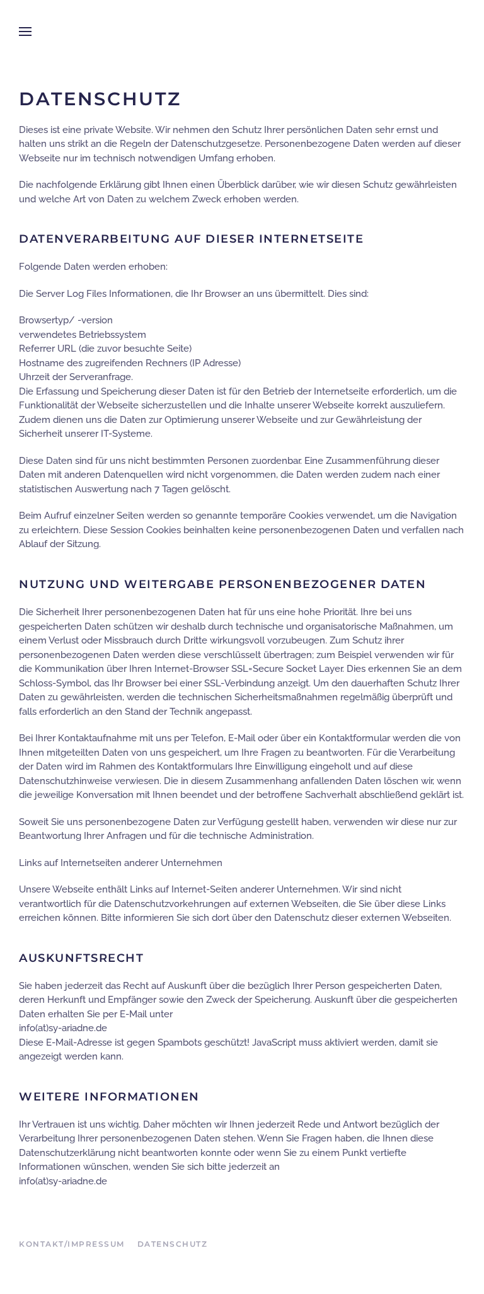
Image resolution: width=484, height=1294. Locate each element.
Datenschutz (172, 1244)
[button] (25, 31)
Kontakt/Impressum (72, 1244)
